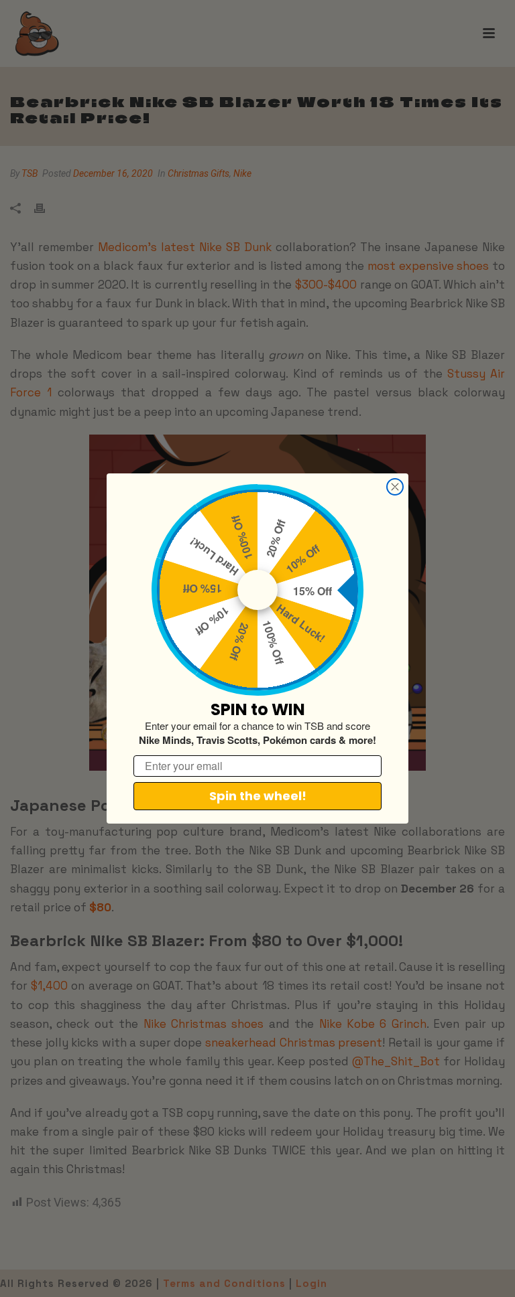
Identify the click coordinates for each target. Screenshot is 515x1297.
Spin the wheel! (257, 795)
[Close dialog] (395, 487)
